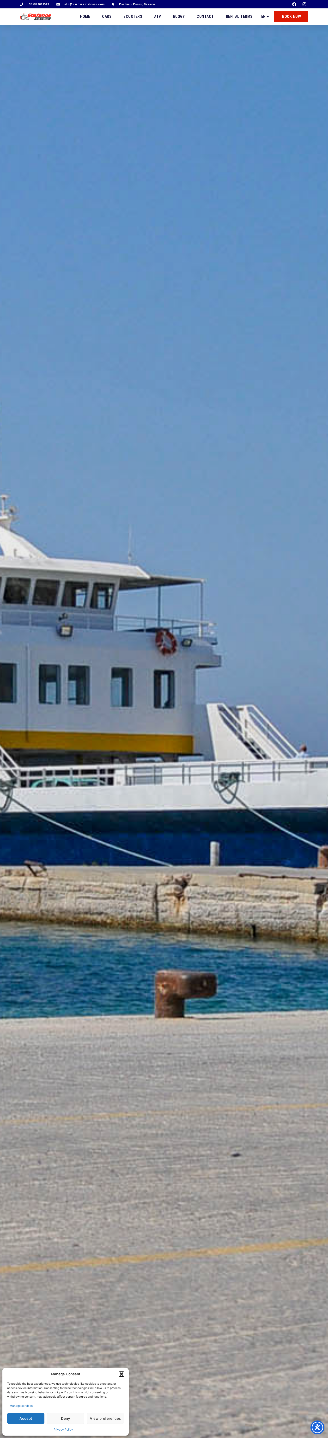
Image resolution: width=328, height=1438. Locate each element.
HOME (85, 16)
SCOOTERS (132, 16)
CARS (106, 16)
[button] (121, 1374)
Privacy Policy (63, 1429)
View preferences (105, 1418)
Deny (65, 1418)
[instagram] (305, 4)
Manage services (21, 1405)
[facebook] (295, 4)
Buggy (179, 16)
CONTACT (205, 16)
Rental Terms (239, 16)
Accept (25, 1418)
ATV (157, 16)
